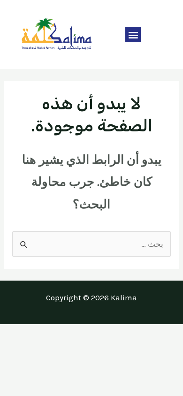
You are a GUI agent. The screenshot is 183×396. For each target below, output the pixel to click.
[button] (133, 34)
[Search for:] (91, 244)
